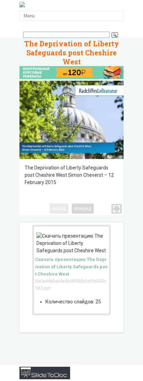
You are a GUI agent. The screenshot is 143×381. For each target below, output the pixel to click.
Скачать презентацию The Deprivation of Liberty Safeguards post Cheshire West (71, 267)
